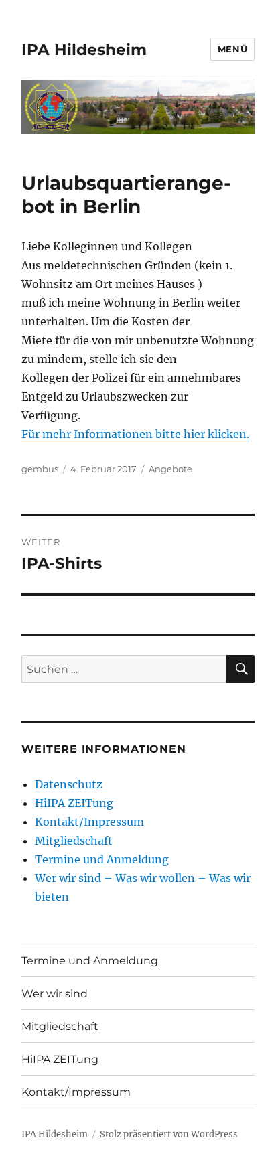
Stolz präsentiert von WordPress (169, 1134)
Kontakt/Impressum (89, 821)
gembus (39, 468)
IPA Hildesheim (84, 49)
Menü (232, 49)
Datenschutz (68, 784)
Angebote (170, 468)
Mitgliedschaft (74, 840)
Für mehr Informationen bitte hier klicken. (135, 434)
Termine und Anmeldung (102, 859)
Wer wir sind (54, 993)
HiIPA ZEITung (74, 803)
